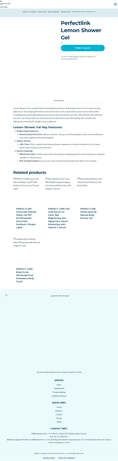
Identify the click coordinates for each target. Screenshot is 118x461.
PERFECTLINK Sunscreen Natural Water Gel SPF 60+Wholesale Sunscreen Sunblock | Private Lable (26, 218)
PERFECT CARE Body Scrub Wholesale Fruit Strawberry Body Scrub (25, 275)
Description (59, 100)
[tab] (59, 100)
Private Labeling (59, 392)
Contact (59, 414)
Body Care (42, 11)
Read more (86, 226)
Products (32, 11)
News (59, 385)
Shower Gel (65, 11)
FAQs (59, 422)
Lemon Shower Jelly (71, 59)
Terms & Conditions (66, 458)
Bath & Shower (53, 11)
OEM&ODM (59, 388)
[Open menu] (115, 4)
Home (25, 11)
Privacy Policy (49, 458)
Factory (59, 418)
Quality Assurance (59, 396)
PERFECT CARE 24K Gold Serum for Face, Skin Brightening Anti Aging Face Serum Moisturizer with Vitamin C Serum (59, 218)
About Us (59, 411)
